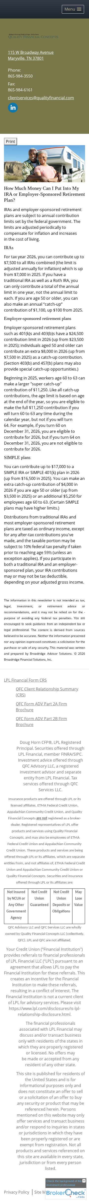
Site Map (42, 1192)
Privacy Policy (16, 1192)
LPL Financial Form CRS (25, 680)
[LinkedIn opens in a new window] (13, 107)
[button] (73, 9)
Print (10, 141)
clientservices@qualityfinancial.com (41, 97)
